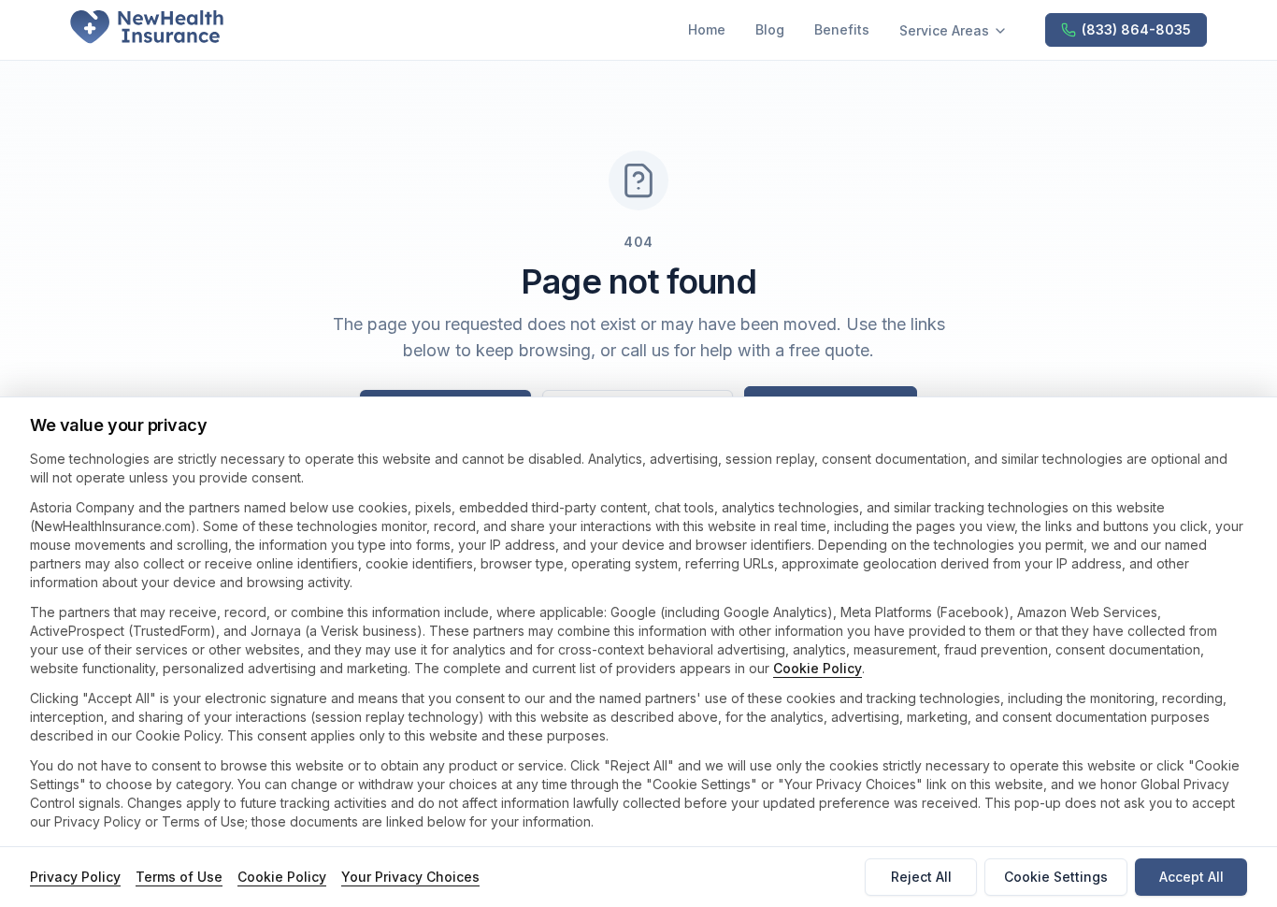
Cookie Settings (1056, 877)
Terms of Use (179, 877)
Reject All (921, 877)
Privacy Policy (75, 877)
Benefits (841, 29)
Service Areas (944, 30)
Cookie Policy (817, 668)
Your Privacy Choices (410, 877)
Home (706, 29)
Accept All (1191, 877)
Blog (769, 29)
